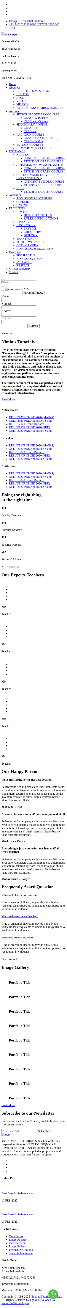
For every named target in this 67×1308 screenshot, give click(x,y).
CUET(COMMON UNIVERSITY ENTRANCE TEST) (37, 176)
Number (6, 303)
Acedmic (14, 111)
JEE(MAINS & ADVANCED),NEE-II (39, 164)
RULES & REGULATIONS (41, 218)
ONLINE (22, 205)
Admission (15, 195)
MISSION (22, 104)
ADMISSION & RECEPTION (35, 248)
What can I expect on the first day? (19, 916)
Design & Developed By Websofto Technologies (28, 1301)
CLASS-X (30, 131)
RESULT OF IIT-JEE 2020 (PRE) (29, 427)
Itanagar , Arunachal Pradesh (26, 21)
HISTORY (22, 94)
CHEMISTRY (32, 231)
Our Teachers (17, 1243)
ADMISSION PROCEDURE (34, 198)
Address (6, 311)
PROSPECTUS (25, 255)
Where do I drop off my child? (17, 937)
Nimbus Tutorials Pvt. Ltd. (46, 1296)
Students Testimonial (21, 1253)
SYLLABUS (24, 262)
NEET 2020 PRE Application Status (30, 420)
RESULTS (22, 265)
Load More (8, 1105)
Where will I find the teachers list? (19, 895)
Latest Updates (17, 1239)
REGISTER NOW (33, 292)
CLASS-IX (30, 127)
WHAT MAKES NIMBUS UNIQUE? (39, 107)
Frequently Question (21, 1249)
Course (5, 318)
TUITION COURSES (29, 144)
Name (5, 296)
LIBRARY (23, 221)
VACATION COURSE (30, 134)
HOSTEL (22, 211)
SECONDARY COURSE (32, 124)
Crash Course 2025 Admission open (17, 1193)
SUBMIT (33, 325)
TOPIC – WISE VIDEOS (31, 242)
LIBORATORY (26, 225)
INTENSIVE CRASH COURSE (43, 161)
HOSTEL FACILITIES (38, 215)
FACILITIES (17, 208)
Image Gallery (17, 1246)
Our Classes (16, 1236)
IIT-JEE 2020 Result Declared (26, 424)
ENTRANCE (17, 151)
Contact (13, 272)
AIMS (20, 97)
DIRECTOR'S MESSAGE (32, 90)
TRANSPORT (25, 238)
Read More (8, 399)
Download (15, 252)
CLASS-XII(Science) (36, 121)
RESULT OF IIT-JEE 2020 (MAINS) (31, 417)
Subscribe (43, 1131)
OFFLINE (22, 201)
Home (12, 84)
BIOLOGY (31, 235)
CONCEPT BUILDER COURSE (44, 158)
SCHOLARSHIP (19, 268)
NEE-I (20, 188)
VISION (21, 101)
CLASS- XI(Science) (36, 117)
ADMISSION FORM (29, 258)
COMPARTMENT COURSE (34, 148)
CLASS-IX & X (33, 141)
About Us (14, 87)
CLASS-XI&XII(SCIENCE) (41, 137)
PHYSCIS (30, 228)
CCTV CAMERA (27, 245)
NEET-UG (22, 154)
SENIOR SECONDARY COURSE (37, 114)
